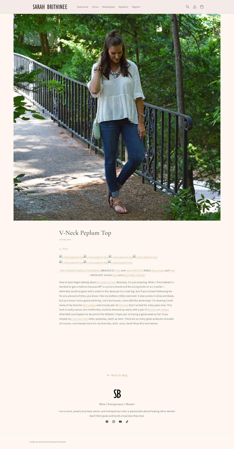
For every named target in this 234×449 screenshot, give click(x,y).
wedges (164, 309)
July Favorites (80, 318)
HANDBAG (93, 270)
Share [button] (65, 248)
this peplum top (106, 282)
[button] (187, 6)
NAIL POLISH (137, 275)
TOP (61, 270)
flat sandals (89, 305)
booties (152, 309)
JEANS (70, 270)
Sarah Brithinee (42, 442)
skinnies (123, 305)
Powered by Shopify (58, 442)
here (117, 270)
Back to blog (119, 375)
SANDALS (80, 270)
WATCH (137, 270)
